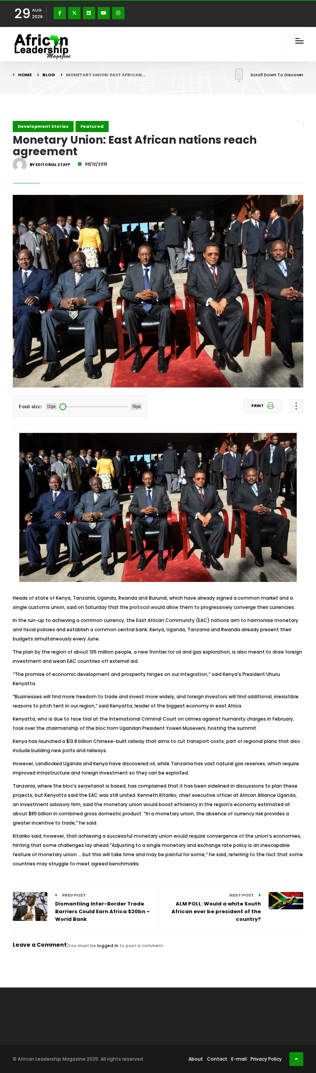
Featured (92, 126)
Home (25, 75)
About (195, 1059)
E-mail (239, 1059)
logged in (107, 945)
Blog (48, 75)
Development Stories (43, 126)
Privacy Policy (266, 1059)
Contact (217, 1059)
